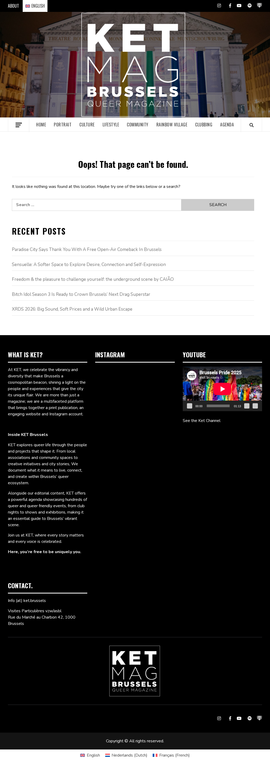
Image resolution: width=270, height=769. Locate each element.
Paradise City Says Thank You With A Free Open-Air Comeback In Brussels (87, 249)
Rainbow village (171, 124)
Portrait (62, 124)
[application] (222, 389)
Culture (87, 124)
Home (41, 124)
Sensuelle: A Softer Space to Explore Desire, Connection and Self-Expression (89, 265)
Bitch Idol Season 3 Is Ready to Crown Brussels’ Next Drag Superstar (81, 294)
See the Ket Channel (201, 421)
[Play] (189, 406)
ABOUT (13, 6)
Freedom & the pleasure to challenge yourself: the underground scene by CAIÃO (93, 279)
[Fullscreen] (255, 406)
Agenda (227, 124)
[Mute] (246, 406)
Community (137, 124)
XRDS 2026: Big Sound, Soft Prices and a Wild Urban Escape (72, 309)
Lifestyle (111, 124)
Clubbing (203, 124)
